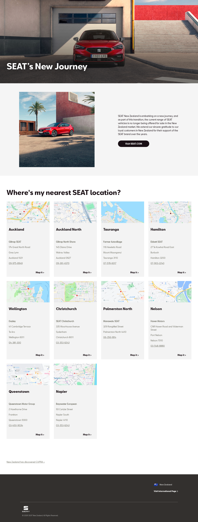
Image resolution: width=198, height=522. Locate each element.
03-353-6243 (63, 342)
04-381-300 (15, 342)
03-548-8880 (158, 346)
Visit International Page (165, 491)
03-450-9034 (16, 425)
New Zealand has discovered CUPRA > (26, 462)
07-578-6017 (109, 263)
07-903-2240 (157, 263)
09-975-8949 (16, 263)
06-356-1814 (109, 337)
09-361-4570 (62, 263)
